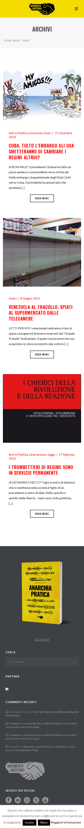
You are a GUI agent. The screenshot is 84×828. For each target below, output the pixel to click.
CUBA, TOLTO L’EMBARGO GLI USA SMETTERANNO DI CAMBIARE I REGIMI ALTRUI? (41, 151)
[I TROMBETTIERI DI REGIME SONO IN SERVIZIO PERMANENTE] (42, 408)
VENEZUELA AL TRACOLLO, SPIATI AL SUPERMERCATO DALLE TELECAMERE (41, 313)
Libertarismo (37, 454)
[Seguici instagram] (27, 800)
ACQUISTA (42, 639)
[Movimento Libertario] (42, 9)
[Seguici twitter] (36, 800)
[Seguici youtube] (45, 800)
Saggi (51, 454)
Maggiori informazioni (66, 822)
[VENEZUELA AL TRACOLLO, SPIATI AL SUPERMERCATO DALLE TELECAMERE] (42, 252)
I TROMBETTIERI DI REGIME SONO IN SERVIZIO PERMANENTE (41, 470)
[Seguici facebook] (8, 800)
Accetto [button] (29, 822)
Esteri (47, 133)
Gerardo (15, 723)
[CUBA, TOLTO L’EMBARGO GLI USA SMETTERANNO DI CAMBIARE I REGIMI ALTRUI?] (42, 86)
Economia (35, 133)
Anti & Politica (18, 133)
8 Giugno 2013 (30, 298)
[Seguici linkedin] (18, 800)
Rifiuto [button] (44, 822)
